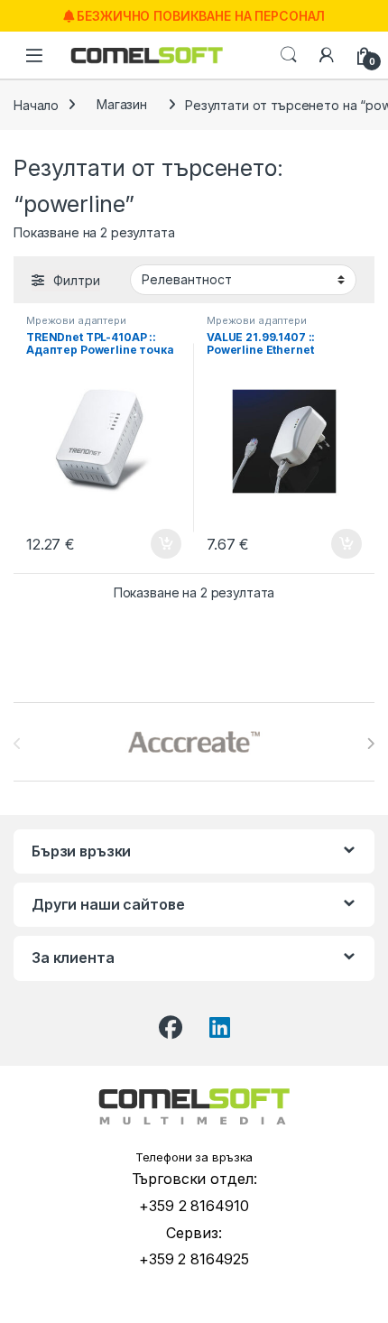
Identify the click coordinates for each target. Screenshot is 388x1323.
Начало (36, 104)
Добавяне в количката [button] (149, 544)
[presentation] (370, 743)
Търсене (289, 55)
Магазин (122, 104)
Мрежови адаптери (76, 320)
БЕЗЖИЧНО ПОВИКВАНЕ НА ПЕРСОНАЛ (200, 15)
